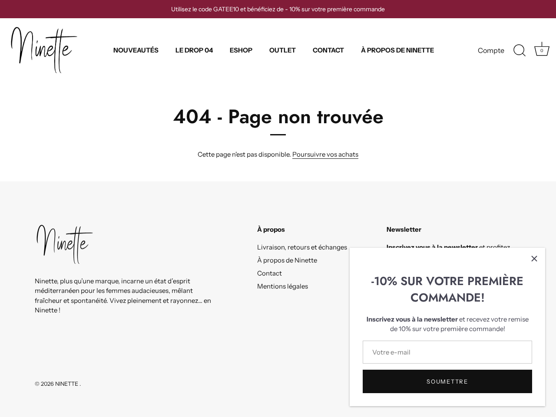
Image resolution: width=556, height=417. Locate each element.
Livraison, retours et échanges (302, 247)
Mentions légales (282, 286)
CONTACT (328, 50)
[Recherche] (519, 50)
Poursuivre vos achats (325, 154)
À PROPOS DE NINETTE (397, 50)
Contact (269, 273)
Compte (491, 50)
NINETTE (67, 384)
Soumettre (447, 381)
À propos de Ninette (287, 260)
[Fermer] (534, 258)
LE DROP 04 (194, 50)
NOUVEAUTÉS (136, 50)
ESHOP (241, 50)
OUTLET (282, 50)
